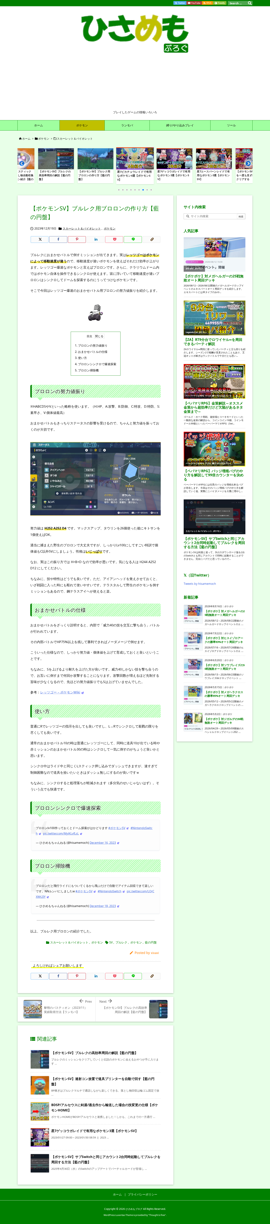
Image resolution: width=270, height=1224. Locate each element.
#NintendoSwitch (109, 891)
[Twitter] (39, 239)
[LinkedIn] (95, 239)
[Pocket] (114, 239)
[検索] (250, 3)
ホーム (26, 138)
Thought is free (157, 1215)
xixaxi (155, 953)
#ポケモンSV (116, 828)
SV (111, 942)
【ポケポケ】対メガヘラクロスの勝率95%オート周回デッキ (224, 694)
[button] (23, 165)
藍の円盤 (151, 942)
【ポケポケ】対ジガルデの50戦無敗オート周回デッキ (224, 720)
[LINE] (133, 239)
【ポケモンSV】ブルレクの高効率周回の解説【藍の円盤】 (94, 1053)
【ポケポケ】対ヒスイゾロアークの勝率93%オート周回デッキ (224, 639)
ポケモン (43, 138)
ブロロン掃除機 (87, 370)
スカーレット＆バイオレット (75, 138)
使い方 (81, 358)
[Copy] (151, 239)
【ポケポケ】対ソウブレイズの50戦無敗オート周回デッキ (225, 666)
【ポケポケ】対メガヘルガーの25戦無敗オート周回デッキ (225, 613)
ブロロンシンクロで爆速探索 (95, 364)
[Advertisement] (135, 83)
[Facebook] (58, 239)
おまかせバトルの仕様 (91, 352)
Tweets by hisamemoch (200, 584)
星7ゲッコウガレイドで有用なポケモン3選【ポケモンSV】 (94, 1131)
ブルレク (121, 942)
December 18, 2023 (103, 906)
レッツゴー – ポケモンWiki (60, 692)
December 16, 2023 (103, 843)
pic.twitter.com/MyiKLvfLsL (61, 833)
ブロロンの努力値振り (91, 345)
